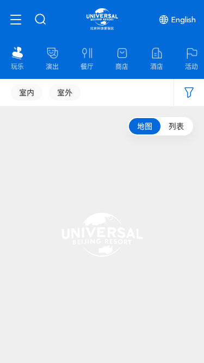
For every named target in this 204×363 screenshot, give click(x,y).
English (183, 19)
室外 (64, 92)
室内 (26, 92)
